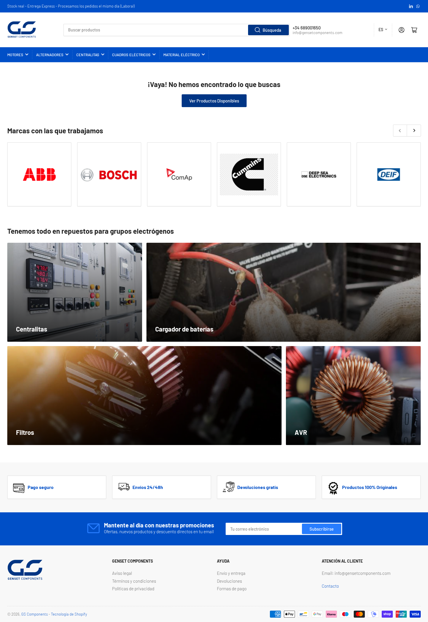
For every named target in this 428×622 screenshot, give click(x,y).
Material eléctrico (181, 54)
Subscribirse (321, 528)
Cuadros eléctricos (131, 54)
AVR (301, 432)
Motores (15, 54)
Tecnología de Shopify (69, 614)
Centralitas (87, 54)
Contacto (330, 586)
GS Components (34, 614)
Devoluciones (229, 581)
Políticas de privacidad (133, 588)
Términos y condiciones (134, 581)
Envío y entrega (231, 573)
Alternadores (49, 54)
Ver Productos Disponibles (214, 100)
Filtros (25, 432)
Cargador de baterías (184, 329)
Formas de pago (232, 588)
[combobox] (176, 30)
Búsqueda (272, 30)
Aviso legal (122, 573)
